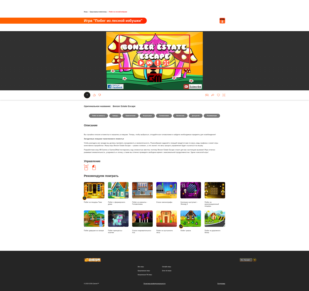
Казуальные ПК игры (145, 275)
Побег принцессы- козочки (115, 231)
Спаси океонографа (164, 202)
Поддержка (221, 283)
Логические (180, 116)
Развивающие (212, 116)
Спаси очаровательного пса (141, 231)
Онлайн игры (166, 267)
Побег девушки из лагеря (94, 230)
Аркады (115, 116)
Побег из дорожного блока (212, 231)
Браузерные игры (144, 271)
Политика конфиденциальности (154, 283)
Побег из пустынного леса (164, 231)
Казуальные (147, 116)
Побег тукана (185, 228)
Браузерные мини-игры (98, 12)
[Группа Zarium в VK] (254, 260)
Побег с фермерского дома (116, 203)
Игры (86, 12)
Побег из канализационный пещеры (212, 204)
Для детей (195, 116)
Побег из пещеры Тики (93, 200)
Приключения (130, 116)
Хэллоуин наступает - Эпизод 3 (189, 203)
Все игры (141, 267)
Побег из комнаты (98, 116)
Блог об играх (166, 271)
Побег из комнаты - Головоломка (139, 203)
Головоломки (164, 116)
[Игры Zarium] (92, 259)
